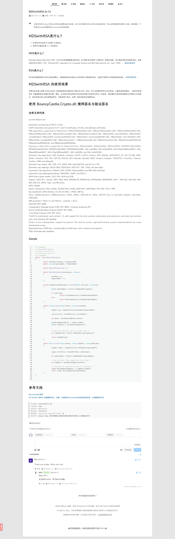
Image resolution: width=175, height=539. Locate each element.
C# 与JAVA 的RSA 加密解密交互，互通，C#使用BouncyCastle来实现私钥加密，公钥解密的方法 (66, 397)
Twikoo (134, 486)
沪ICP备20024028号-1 (88, 496)
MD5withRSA (35, 423)
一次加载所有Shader (132, 429)
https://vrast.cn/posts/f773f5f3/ (49, 413)
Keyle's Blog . (65, 510)
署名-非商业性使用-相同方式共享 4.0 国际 (94, 510)
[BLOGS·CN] (81, 519)
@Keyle (64, 506)
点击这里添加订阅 (105, 515)
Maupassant (81, 506)
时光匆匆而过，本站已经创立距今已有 (84, 528)
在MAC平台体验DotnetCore (40, 429)
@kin (45, 476)
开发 (46, 16)
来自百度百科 (130, 63)
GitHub (106, 506)
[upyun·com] (94, 519)
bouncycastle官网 (36, 394)
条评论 (61, 16)
